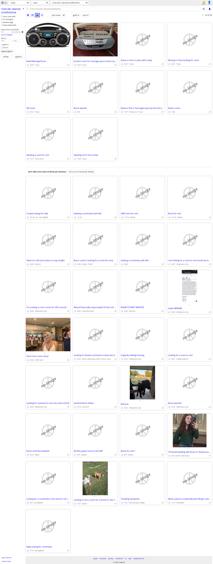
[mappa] (42, 15)
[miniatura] (32, 15)
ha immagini (8, 19)
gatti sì (6, 44)
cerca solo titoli (9, 16)
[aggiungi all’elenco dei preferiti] (27, 65)
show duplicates (9, 25)
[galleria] (37, 15)
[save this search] (209, 9)
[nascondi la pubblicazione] (68, 65)
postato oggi (8, 22)
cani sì (5, 47)
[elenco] (28, 15)
